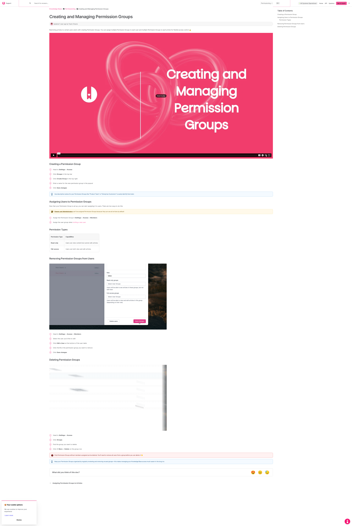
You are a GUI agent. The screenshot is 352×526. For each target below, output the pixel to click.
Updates (331, 3)
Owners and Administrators (63, 211)
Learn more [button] (9, 515)
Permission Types (285, 20)
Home (321, 3)
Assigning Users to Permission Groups (290, 17)
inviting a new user (79, 222)
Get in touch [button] (341, 3)
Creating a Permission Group (287, 14)
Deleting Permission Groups (286, 26)
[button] (349, 3)
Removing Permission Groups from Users (290, 23)
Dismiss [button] (19, 520)
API (326, 3)
